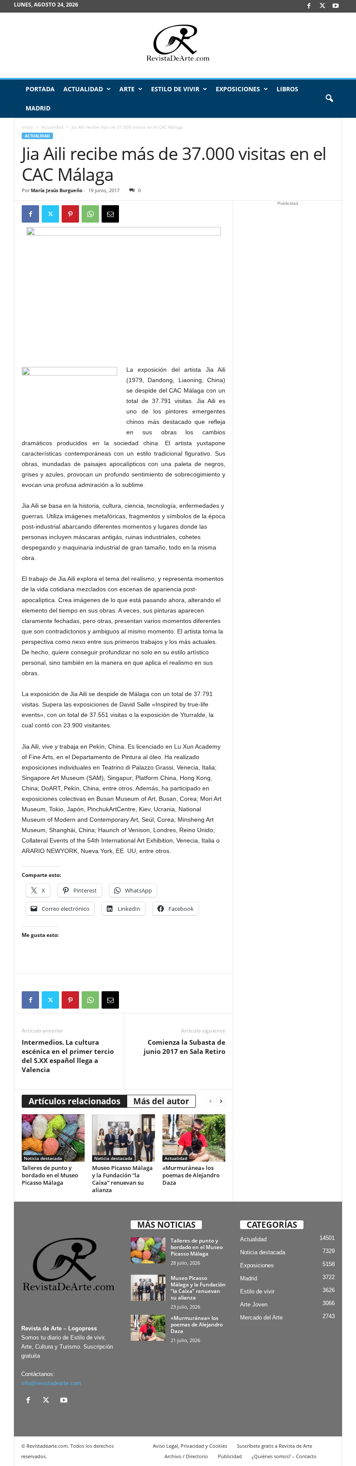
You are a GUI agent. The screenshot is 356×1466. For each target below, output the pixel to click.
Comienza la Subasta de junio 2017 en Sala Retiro (184, 1047)
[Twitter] (50, 214)
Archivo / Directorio (186, 1456)
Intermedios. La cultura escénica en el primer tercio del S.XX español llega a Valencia (68, 1056)
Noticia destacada (43, 1158)
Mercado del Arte (261, 1317)
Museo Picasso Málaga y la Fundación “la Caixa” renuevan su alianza (122, 1179)
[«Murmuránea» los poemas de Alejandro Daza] (193, 1137)
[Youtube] (335, 6)
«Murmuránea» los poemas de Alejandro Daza (191, 1175)
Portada (40, 89)
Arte (127, 89)
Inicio (27, 127)
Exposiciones (238, 89)
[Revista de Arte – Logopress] (178, 45)
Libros (287, 89)
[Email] (110, 214)
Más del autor (161, 1101)
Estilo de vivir (175, 89)
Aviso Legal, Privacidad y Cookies (190, 1446)
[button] (329, 98)
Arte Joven (253, 1304)
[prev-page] (210, 1101)
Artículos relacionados (74, 1101)
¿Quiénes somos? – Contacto (284, 1456)
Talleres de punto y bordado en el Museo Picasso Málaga (50, 1175)
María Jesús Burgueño (56, 190)
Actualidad (83, 89)
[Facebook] (308, 6)
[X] (322, 6)
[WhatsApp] (90, 214)
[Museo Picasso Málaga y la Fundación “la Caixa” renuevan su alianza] (123, 1137)
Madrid (38, 108)
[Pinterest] (70, 214)
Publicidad (230, 1456)
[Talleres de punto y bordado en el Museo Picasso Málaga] (53, 1137)
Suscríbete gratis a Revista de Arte (274, 1446)
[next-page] (221, 1101)
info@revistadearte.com (51, 1383)
